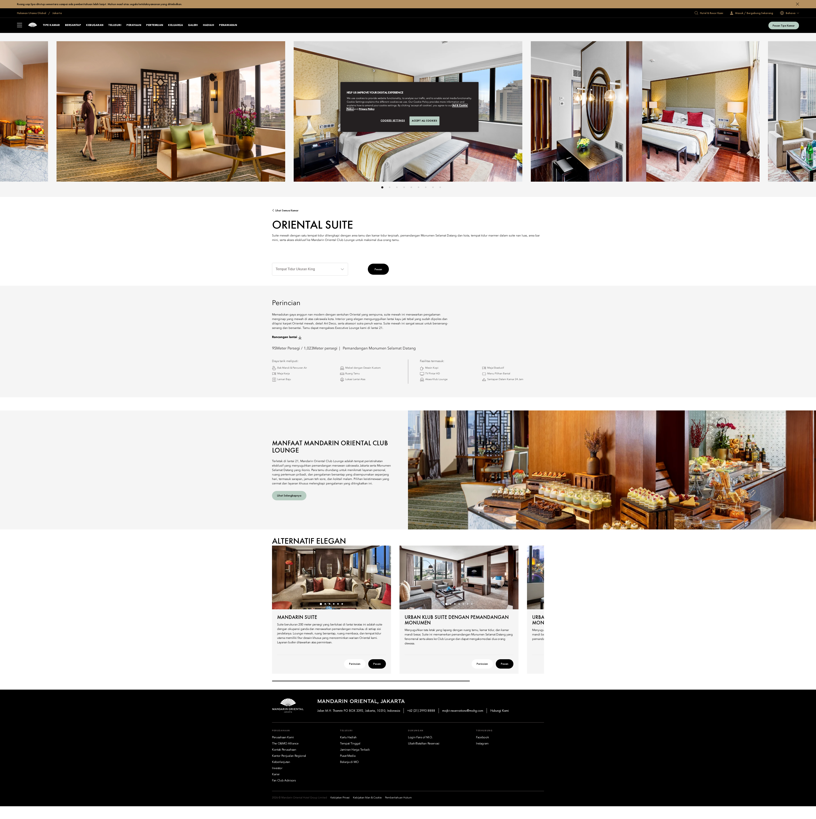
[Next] (510, 112)
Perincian (354, 664)
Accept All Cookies (424, 120)
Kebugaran (94, 25)
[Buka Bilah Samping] (19, 25)
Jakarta (57, 13)
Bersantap (73, 25)
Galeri (193, 25)
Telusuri (114, 25)
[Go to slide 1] (382, 187)
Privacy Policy (366, 109)
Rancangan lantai (284, 337)
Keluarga (175, 25)
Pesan (378, 269)
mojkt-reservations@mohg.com (462, 710)
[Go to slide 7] (425, 187)
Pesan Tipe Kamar (784, 25)
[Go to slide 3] (397, 187)
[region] (409, 107)
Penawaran (228, 25)
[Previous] (306, 112)
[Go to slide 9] (440, 187)
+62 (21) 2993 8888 (421, 710)
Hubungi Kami (499, 710)
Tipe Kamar (51, 25)
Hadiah (208, 25)
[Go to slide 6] (418, 187)
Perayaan (133, 25)
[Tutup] (797, 4)
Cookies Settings (393, 120)
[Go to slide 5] (411, 187)
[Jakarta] (32, 25)
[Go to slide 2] (389, 187)
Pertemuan (154, 25)
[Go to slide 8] (433, 187)
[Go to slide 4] (404, 187)
